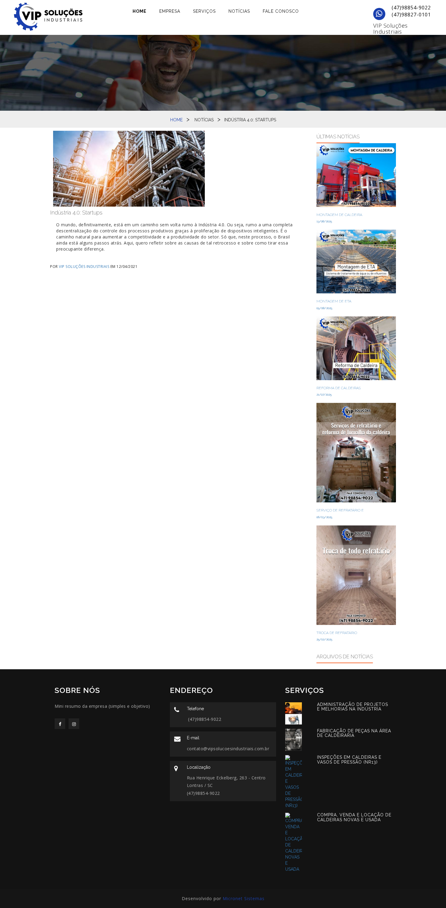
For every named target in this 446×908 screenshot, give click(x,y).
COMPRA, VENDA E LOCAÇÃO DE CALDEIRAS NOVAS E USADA (354, 817)
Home (140, 11)
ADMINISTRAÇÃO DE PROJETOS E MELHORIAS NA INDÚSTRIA (352, 706)
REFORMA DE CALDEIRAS (338, 388)
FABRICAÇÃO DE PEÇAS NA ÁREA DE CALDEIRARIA (354, 733)
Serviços (204, 11)
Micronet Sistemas (244, 898)
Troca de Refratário (336, 633)
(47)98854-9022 (410, 7)
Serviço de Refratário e (340, 510)
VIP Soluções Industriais (390, 28)
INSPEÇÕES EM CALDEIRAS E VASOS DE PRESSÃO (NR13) (349, 759)
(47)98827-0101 (410, 14)
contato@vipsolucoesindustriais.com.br (228, 748)
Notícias (239, 11)
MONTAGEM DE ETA (333, 301)
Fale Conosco (281, 11)
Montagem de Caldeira (339, 215)
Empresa (169, 11)
